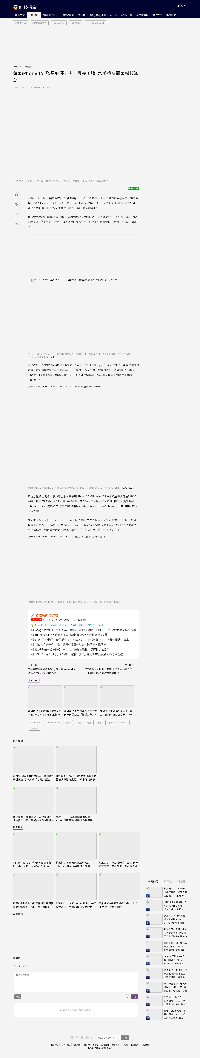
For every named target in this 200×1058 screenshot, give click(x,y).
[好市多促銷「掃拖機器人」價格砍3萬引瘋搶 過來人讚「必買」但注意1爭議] (33, 759)
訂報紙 (125, 1044)
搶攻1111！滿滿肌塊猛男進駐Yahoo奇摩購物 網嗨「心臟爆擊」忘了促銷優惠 (75, 818)
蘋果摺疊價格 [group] (39, 23)
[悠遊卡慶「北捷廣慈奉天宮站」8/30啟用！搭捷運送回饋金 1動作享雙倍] (154, 946)
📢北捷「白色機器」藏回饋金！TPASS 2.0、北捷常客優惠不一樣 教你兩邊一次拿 (80, 640)
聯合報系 (115, 1044)
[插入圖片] (127, 996)
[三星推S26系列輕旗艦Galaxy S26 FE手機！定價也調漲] (119, 886)
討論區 (17, 958)
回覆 (134, 997)
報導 (50, 217)
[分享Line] (16, 204)
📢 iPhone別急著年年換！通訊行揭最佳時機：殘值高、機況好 (68, 644)
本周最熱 (166, 881)
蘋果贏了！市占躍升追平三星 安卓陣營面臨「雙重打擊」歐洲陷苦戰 (81, 712)
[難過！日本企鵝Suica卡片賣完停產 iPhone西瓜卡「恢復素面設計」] (117, 696)
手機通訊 (34, 15)
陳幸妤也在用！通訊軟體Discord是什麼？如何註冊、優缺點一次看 (175, 987)
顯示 (106, 217)
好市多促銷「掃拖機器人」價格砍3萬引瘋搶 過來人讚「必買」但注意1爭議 (33, 777)
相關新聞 (18, 827)
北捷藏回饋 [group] (20, 23)
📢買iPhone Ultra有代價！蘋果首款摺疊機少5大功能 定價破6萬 (69, 635)
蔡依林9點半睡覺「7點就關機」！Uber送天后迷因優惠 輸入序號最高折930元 (175, 1014)
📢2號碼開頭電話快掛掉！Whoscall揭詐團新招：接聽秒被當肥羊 (70, 649)
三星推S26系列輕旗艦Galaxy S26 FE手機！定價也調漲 (118, 905)
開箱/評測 (68, 15)
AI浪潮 (113, 15)
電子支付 (157, 15)
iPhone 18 (34, 680)
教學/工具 (126, 15)
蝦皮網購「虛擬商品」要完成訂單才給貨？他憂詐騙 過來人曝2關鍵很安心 (32, 818)
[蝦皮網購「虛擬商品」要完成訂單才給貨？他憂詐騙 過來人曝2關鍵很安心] (33, 800)
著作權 (95, 1044)
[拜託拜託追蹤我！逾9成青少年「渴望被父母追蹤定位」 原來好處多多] (76, 759)
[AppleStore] (92, 1037)
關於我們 (134, 1044)
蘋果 (68, 722)
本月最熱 (180, 881)
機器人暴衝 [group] (59, 23)
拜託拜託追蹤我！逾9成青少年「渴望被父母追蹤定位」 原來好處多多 (76, 777)
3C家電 (81, 15)
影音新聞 (171, 15)
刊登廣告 (54, 1044)
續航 (100, 722)
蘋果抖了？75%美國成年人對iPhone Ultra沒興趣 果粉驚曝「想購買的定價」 (45, 712)
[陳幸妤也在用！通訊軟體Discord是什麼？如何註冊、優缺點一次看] (154, 987)
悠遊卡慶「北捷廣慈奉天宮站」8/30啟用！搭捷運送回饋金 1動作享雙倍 (175, 946)
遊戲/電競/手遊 (98, 15)
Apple (111, 722)
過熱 (89, 722)
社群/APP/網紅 (51, 15)
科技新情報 (142, 15)
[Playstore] (87, 1037)
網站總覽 (145, 1044)
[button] (182, 6)
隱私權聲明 (104, 1044)
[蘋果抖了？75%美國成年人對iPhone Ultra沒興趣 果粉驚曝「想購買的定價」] (45, 696)
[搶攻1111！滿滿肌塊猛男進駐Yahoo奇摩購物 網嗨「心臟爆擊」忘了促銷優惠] (76, 800)
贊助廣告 (18, 913)
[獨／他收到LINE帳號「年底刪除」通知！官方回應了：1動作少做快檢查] (154, 892)
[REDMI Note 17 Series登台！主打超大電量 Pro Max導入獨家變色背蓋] (76, 886)
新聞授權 (77, 1044)
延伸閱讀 (18, 740)
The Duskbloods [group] (95, 23)
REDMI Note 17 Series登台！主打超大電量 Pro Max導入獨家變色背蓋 (76, 905)
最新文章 (20, 15)
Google (34, 728)
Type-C (123, 722)
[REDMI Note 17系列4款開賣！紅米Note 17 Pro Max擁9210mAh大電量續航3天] (33, 845)
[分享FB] (16, 195)
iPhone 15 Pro (53, 722)
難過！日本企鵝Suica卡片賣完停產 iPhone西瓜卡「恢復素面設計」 (116, 712)
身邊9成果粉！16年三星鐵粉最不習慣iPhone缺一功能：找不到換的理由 (33, 905)
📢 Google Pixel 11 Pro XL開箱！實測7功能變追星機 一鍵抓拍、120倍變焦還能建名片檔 (83, 630)
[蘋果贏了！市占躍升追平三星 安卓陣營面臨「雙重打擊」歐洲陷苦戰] (81, 696)
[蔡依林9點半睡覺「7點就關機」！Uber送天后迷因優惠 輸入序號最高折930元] (154, 1014)
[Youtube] (178, 6)
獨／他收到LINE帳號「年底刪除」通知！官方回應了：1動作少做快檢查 (175, 892)
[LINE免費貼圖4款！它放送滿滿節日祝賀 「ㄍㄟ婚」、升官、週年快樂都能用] (154, 905)
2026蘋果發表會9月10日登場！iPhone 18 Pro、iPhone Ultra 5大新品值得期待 (175, 960)
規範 (18, 997)
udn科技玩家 (18, 66)
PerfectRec (51, 357)
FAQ (63, 1044)
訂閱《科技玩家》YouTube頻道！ (69, 620)
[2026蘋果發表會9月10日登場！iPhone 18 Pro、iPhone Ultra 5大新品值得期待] (154, 960)
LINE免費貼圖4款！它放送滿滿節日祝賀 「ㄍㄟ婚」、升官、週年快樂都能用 (175, 905)
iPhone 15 (35, 722)
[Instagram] (76, 1037)
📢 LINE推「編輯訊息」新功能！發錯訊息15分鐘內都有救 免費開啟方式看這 (77, 654)
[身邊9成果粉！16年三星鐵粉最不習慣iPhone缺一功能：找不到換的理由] (33, 886)
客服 (68, 1044)
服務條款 (87, 1044)
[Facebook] (71, 1037)
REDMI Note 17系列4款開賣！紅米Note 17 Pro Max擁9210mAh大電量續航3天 (33, 864)
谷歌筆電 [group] (76, 23)
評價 (79, 722)
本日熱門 (153, 881)
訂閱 (125, 1038)
